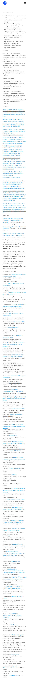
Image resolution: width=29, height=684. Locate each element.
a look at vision (15, 654)
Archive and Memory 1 (12, 327)
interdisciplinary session (12, 551)
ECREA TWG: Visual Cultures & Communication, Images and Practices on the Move (14, 490)
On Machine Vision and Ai (15, 383)
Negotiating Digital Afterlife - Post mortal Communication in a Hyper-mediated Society (14, 398)
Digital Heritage (13, 435)
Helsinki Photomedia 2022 (18, 408)
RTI (9, 536)
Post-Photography (13, 624)
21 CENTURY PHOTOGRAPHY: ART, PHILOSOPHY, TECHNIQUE (12, 615)
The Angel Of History (14, 675)
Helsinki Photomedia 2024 (18, 321)
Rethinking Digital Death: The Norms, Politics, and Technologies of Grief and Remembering (14, 344)
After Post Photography (17, 635)
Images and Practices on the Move (16, 499)
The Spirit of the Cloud (14, 450)
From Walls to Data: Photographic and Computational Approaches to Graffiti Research (13, 220)
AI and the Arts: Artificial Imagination (16, 449)
